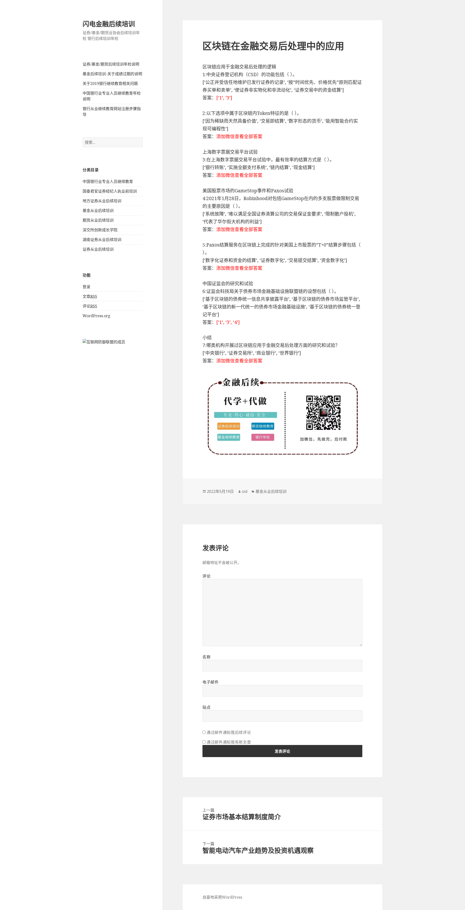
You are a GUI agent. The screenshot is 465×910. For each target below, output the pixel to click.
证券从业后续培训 (98, 249)
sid (244, 491)
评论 (90, 306)
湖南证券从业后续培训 (102, 239)
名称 (206, 657)
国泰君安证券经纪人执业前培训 (110, 191)
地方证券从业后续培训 (102, 200)
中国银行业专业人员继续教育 (108, 181)
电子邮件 (210, 682)
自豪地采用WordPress (222, 897)
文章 (90, 296)
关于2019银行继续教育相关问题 (110, 83)
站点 (206, 707)
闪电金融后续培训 (109, 23)
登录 (86, 286)
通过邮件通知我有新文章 (229, 742)
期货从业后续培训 (98, 220)
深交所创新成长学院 (100, 230)
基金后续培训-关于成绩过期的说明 (112, 73)
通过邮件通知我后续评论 (229, 732)
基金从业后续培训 (98, 210)
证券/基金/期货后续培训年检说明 (111, 64)
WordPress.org (96, 315)
